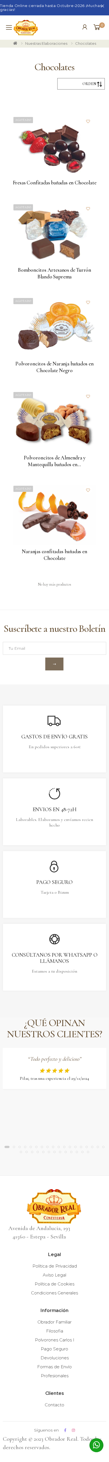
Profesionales (54, 1375)
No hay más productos (54, 584)
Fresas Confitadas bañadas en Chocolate (54, 182)
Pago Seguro (54, 1348)
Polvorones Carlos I (54, 1340)
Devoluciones (55, 1357)
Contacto (54, 1404)
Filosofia (54, 1331)
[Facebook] (65, 1430)
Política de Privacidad (54, 1266)
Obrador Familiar (54, 1322)
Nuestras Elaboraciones (46, 43)
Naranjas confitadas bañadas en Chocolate (54, 554)
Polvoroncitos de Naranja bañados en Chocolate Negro (54, 367)
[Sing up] (54, 664)
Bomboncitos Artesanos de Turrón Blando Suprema (54, 273)
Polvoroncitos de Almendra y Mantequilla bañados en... (55, 461)
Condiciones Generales (54, 1293)
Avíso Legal (54, 1275)
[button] (99, 27)
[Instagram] (73, 1430)
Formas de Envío (54, 1366)
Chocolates (85, 43)
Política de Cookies (54, 1284)
